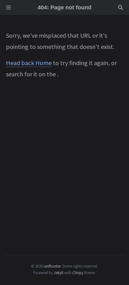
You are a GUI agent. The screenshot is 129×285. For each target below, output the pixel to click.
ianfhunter (52, 266)
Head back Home (29, 63)
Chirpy (77, 272)
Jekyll (58, 272)
